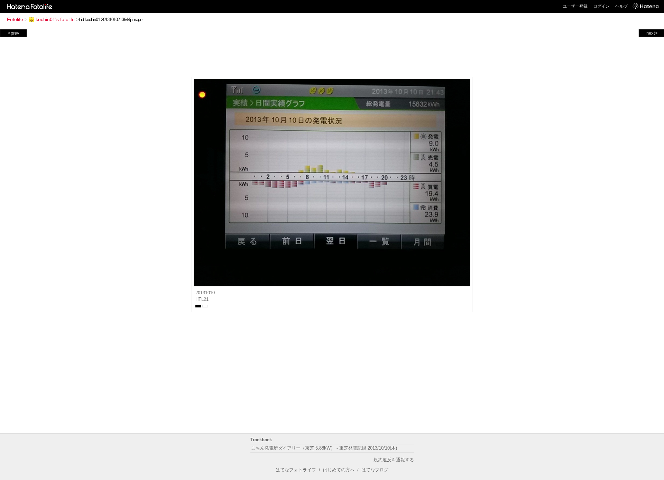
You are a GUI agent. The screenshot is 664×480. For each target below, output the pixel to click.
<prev (13, 33)
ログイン (601, 6)
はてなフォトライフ (296, 469)
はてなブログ (374, 469)
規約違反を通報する (394, 459)
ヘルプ (621, 6)
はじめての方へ (338, 469)
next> (652, 33)
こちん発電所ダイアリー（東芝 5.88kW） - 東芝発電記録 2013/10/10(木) (324, 448)
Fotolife (15, 19)
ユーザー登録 (575, 6)
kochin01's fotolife (55, 19)
